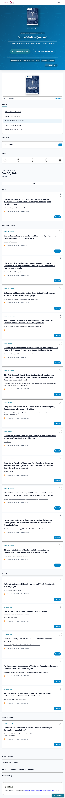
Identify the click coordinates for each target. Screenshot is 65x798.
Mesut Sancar (25, 412)
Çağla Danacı (23, 299)
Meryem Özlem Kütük (28, 383)
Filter (33, 183)
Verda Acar (16, 326)
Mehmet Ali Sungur (9, 208)
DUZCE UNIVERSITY (37, 33)
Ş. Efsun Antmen (8, 412)
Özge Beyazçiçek (8, 529)
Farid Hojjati (16, 645)
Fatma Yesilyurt (24, 556)
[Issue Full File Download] (60, 145)
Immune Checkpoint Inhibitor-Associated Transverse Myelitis (28, 640)
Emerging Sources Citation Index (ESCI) (22, 60)
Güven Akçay (16, 556)
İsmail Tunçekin (8, 590)
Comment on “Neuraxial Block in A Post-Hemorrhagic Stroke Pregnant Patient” (28, 728)
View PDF (57, 217)
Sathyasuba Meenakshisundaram (39, 733)
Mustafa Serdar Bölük (32, 672)
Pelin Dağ (6, 385)
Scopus (52, 60)
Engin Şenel (20, 272)
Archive (4, 104)
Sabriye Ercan (39, 326)
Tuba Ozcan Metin (31, 354)
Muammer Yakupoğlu (32, 499)
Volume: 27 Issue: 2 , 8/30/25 (13, 112)
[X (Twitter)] (32, 160)
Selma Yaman (7, 354)
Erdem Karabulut (19, 208)
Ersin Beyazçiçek (18, 529)
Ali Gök (26, 529)
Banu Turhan (7, 442)
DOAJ (37, 60)
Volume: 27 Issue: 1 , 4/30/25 (13, 116)
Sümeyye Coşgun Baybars (11, 299)
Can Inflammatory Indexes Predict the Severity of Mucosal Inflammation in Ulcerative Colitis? (30, 237)
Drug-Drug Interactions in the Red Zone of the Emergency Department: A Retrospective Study (30, 407)
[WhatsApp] (18, 160)
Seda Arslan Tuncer (33, 299)
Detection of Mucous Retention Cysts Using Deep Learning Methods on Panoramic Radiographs (29, 294)
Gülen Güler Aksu (8, 383)
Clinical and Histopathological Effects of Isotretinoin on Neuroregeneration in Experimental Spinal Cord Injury (28, 494)
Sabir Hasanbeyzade (9, 272)
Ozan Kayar (37, 383)
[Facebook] (5, 160)
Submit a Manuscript (21, 51)
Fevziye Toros (24, 385)
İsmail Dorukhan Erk (14, 385)
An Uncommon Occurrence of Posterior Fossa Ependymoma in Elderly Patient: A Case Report (30, 667)
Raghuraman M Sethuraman (11, 733)
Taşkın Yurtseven (43, 672)
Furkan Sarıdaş (8, 645)
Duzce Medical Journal (32, 37)
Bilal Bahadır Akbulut (9, 672)
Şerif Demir (45, 529)
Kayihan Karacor (43, 499)
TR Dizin (44, 60)
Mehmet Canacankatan (10, 414)
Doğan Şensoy (8, 499)
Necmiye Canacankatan (47, 412)
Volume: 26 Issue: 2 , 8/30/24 (13, 125)
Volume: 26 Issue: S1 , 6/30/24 (13, 129)
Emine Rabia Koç (25, 645)
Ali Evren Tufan (45, 383)
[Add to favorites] (60, 195)
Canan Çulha (17, 412)
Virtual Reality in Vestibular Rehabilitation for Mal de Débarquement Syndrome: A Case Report (27, 694)
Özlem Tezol (18, 383)
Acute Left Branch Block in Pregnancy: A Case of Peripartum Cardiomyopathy (25, 612)
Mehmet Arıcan (8, 471)
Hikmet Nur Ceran (21, 699)
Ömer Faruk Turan (35, 645)
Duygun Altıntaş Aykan (19, 354)
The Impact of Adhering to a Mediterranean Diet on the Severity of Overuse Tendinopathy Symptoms (28, 321)
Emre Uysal (13, 617)
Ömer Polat (15, 499)
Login (58, 2)
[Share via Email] (60, 160)
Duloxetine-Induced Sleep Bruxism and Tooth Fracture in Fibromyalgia (29, 585)
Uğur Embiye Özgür (9, 699)
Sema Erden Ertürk (35, 412)
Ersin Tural (14, 242)
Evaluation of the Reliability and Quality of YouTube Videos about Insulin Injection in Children (30, 436)
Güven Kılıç (23, 499)
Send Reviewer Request (45, 51)
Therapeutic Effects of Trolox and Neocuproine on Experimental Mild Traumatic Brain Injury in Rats (26, 551)
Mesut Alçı (7, 617)
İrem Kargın (52, 383)
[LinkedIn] (46, 160)
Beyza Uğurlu (31, 326)
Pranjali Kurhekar (25, 733)
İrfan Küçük (7, 242)
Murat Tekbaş (32, 529)
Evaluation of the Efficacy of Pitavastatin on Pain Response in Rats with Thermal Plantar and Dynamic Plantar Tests (31, 348)
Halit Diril (39, 529)
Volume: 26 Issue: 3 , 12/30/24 (14, 121)
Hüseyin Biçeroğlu (21, 672)
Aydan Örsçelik (8, 326)
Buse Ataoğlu (23, 326)
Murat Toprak (17, 590)
